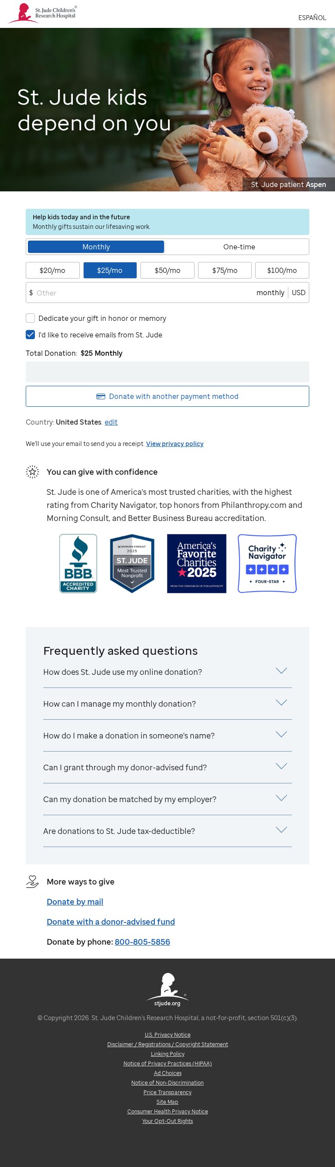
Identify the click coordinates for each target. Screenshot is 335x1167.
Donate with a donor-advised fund (111, 921)
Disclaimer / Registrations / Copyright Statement (167, 1044)
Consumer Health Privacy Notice (167, 1111)
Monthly (96, 247)
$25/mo (110, 270)
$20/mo (52, 270)
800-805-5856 (142, 941)
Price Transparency (167, 1092)
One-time (239, 247)
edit (111, 422)
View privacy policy (175, 443)
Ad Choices (167, 1073)
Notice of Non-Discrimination (167, 1082)
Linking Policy (168, 1054)
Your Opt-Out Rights (167, 1121)
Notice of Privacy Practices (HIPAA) (167, 1063)
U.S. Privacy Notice (168, 1034)
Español (312, 18)
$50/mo (168, 270)
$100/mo (282, 270)
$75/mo (225, 270)
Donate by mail (75, 901)
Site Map (167, 1102)
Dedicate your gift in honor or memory (102, 318)
